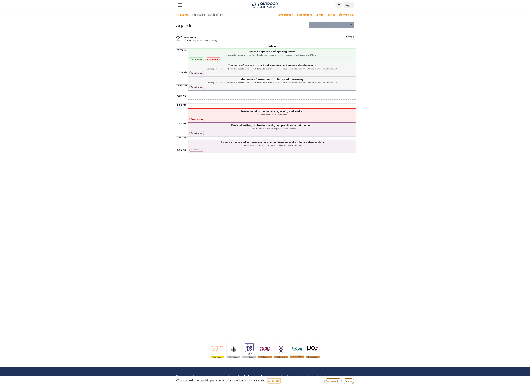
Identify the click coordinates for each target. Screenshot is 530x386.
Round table (196, 73)
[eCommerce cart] (338, 5)
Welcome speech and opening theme (272, 51)
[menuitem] (285, 15)
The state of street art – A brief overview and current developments (272, 65)
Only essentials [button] (333, 381)
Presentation (213, 59)
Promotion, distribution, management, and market (272, 111)
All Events (182, 15)
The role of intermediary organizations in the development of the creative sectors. (272, 142)
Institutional (196, 59)
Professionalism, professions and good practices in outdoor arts (272, 125)
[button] (217, 350)
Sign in (348, 5)
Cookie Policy (274, 380)
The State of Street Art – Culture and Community (272, 79)
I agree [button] (348, 381)
